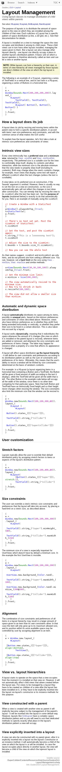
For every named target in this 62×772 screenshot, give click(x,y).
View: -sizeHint (25, 158)
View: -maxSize (18, 262)
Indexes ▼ (33, 2)
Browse (11, 2)
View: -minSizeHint (45, 158)
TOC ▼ (56, 2)
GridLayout (33, 24)
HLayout (15, 24)
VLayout (23, 24)
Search (21, 2)
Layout (18, 7)
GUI (11, 7)
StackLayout (44, 24)
